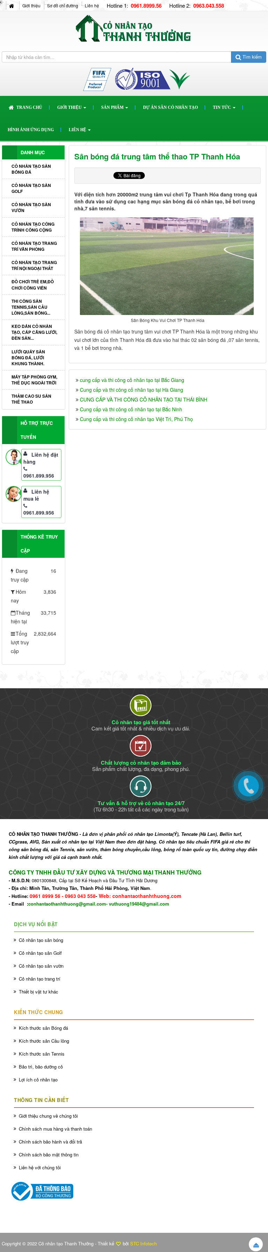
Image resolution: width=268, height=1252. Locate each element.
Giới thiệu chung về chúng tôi (48, 1115)
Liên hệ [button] (78, 129)
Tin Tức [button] (222, 107)
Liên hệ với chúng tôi (40, 1167)
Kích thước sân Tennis (42, 1053)
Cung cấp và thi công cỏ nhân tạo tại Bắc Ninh (131, 409)
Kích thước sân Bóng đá (43, 1028)
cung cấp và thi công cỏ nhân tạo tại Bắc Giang (132, 379)
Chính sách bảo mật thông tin (49, 1154)
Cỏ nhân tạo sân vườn (31, 207)
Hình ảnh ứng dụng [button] (31, 129)
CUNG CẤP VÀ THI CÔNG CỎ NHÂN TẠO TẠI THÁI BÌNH (143, 399)
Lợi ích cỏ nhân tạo (38, 1079)
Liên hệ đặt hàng (40, 458)
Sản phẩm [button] (113, 107)
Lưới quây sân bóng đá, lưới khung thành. (28, 357)
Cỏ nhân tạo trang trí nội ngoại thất (34, 265)
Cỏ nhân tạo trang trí (39, 978)
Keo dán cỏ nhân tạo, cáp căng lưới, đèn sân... (34, 332)
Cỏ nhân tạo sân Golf (31, 188)
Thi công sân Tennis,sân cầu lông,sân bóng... (31, 307)
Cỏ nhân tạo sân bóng (41, 940)
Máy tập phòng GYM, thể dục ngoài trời (34, 380)
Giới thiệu (31, 5)
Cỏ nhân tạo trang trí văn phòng (34, 246)
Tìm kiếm (251, 56)
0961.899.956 (38, 475)
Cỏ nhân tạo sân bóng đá (31, 169)
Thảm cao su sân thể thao (31, 399)
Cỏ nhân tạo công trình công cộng (33, 227)
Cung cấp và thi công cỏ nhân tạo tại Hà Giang (131, 389)
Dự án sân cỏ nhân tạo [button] (170, 107)
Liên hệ (92, 5)
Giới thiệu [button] (70, 107)
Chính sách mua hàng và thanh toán (55, 1128)
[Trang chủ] (12, 5)
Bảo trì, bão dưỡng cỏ (41, 1066)
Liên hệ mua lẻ (36, 495)
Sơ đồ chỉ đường (62, 5)
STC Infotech (143, 1243)
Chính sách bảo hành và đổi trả (50, 1141)
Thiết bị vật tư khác (38, 991)
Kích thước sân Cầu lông (44, 1040)
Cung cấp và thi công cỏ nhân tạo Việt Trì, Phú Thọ (136, 418)
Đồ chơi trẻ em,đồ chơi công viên (33, 284)
